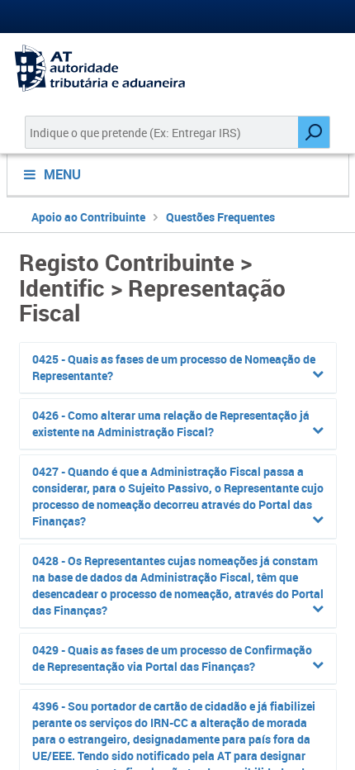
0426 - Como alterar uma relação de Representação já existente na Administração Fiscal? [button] (171, 423)
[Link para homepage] (177, 68)
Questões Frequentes (220, 217)
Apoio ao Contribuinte (88, 217)
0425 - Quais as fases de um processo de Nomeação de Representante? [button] (173, 367)
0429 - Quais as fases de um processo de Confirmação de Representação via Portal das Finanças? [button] (172, 658)
